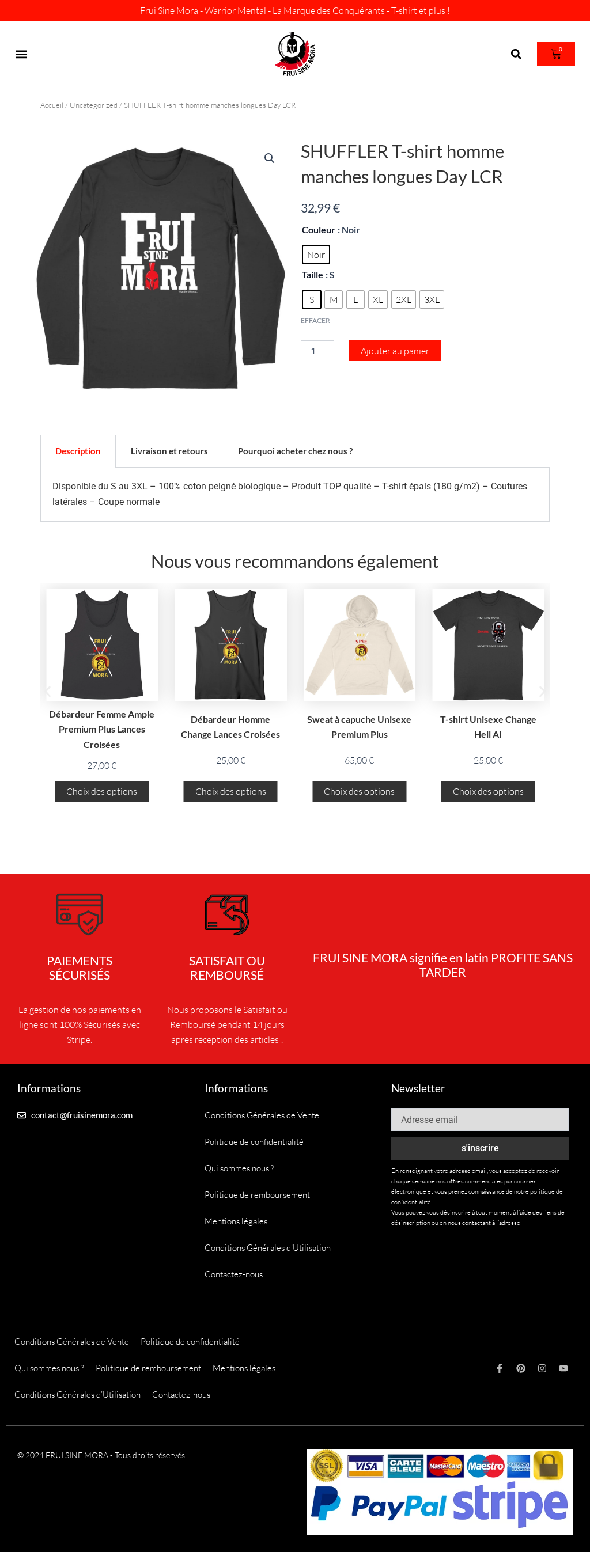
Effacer (315, 320)
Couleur (318, 229)
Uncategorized (94, 104)
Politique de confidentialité (254, 1141)
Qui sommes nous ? (239, 1168)
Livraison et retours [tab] (169, 451)
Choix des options (101, 791)
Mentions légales (236, 1221)
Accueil (51, 104)
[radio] (316, 254)
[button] (21, 54)
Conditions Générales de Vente (262, 1115)
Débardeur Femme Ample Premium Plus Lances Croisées (101, 729)
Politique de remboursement (257, 1194)
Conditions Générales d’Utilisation (268, 1247)
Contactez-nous (234, 1274)
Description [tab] (78, 451)
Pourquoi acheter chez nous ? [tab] (295, 451)
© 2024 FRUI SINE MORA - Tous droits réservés (101, 1455)
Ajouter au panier (395, 350)
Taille (312, 274)
